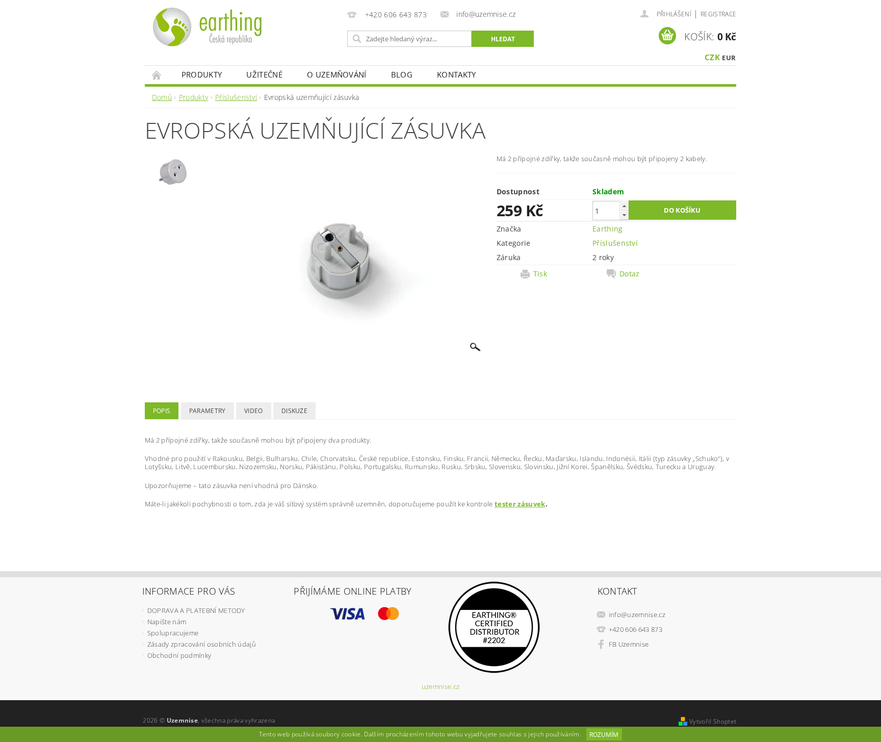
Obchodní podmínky (179, 655)
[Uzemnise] (208, 26)
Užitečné (264, 74)
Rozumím (603, 734)
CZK (712, 57)
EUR (729, 57)
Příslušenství (615, 243)
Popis (162, 410)
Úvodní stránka (157, 75)
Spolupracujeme (172, 632)
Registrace (718, 14)
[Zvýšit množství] (624, 206)
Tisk (540, 273)
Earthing (607, 229)
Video (253, 410)
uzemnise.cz (441, 686)
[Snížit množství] (624, 215)
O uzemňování (337, 74)
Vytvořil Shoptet (712, 721)
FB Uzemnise (629, 644)
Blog (401, 74)
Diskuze (294, 410)
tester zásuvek (520, 503)
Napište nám (167, 621)
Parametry (207, 410)
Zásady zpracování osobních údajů (201, 644)
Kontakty (456, 74)
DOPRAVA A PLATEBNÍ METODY (196, 610)
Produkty (202, 74)
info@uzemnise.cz (637, 614)
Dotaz (629, 273)
